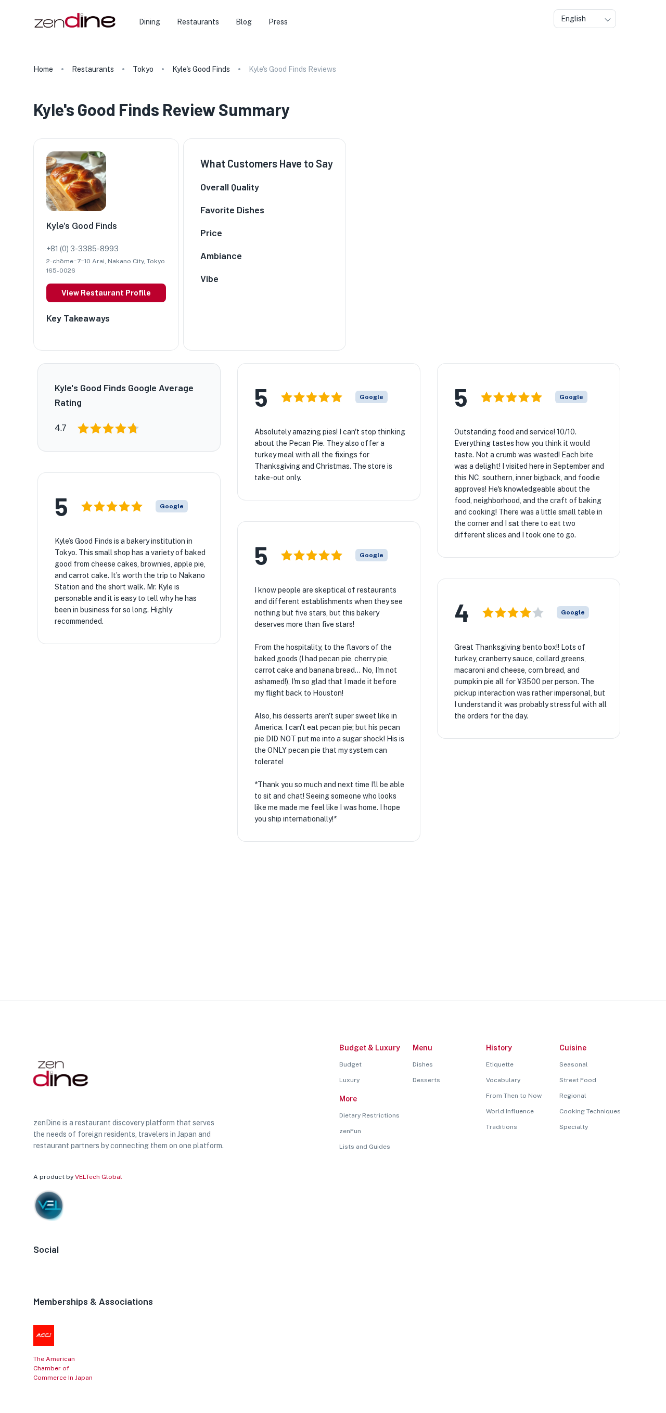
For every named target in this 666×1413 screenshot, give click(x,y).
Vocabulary (503, 1080)
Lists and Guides (364, 1146)
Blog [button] (244, 22)
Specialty (573, 1127)
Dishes (423, 1064)
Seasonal (573, 1064)
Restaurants (93, 69)
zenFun (350, 1131)
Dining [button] (149, 22)
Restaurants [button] (198, 22)
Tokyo (143, 69)
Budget (350, 1064)
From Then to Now (514, 1095)
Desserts (426, 1080)
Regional (572, 1095)
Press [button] (278, 22)
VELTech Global (98, 1176)
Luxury (349, 1080)
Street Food (577, 1080)
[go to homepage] (73, 28)
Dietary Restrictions (369, 1115)
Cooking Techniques (590, 1111)
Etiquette (500, 1064)
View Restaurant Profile (106, 293)
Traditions (501, 1127)
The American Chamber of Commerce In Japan (63, 1368)
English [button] (573, 19)
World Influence (510, 1111)
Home (43, 69)
